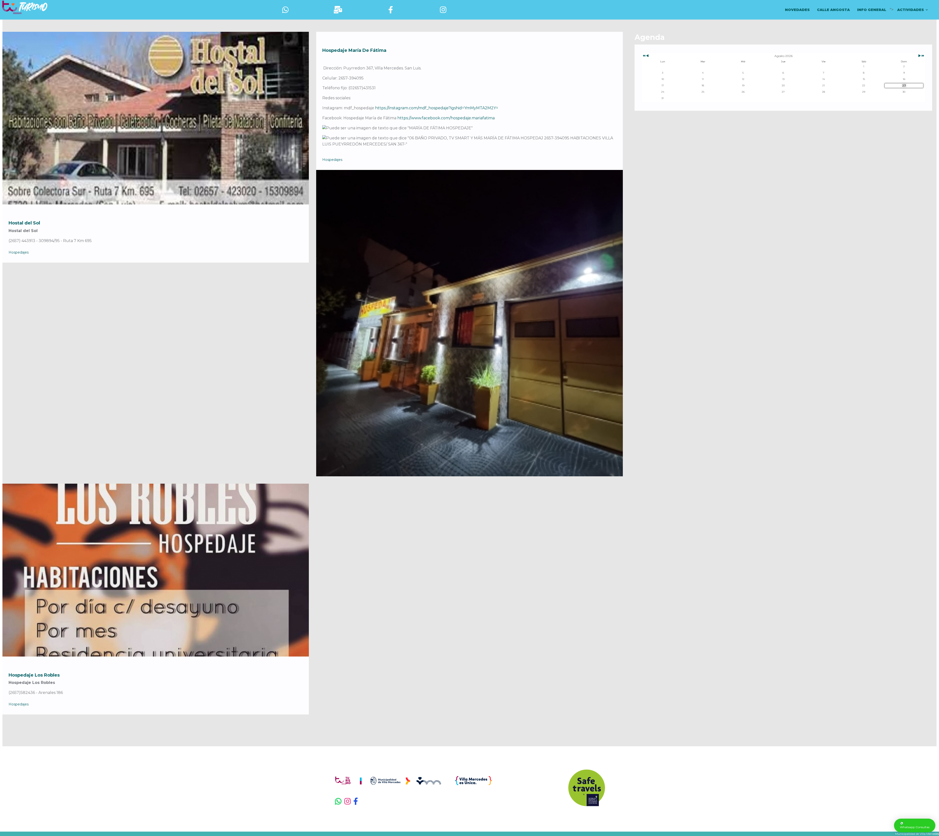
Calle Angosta (833, 10)
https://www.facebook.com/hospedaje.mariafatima (446, 118)
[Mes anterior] (647, 56)
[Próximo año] (922, 56)
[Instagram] (347, 801)
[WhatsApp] (338, 801)
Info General (871, 10)
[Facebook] (359, 801)
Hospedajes (19, 252)
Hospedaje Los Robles (34, 675)
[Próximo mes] (919, 56)
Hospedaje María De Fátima (354, 50)
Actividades (910, 10)
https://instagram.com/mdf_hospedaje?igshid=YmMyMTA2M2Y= (436, 108)
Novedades (797, 10)
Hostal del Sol (24, 223)
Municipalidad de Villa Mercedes (917, 834)
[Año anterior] (644, 56)
